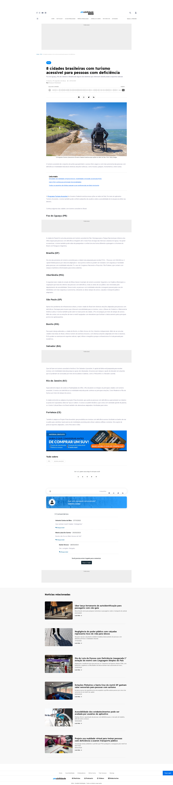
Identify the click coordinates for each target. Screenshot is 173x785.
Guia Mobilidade (69, 773)
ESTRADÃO (115, 18)
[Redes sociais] (36, 13)
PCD (41, 54)
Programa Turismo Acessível (58, 196)
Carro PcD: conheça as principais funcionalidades (65, 182)
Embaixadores (81, 773)
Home (37, 54)
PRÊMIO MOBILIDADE (83, 18)
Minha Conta (92, 773)
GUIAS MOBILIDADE (70, 18)
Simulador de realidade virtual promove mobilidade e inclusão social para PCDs (75, 179)
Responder (61, 528)
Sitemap (112, 773)
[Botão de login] (136, 13)
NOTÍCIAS (59, 18)
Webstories (114, 778)
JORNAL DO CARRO (96, 18)
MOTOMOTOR (106, 18)
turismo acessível (59, 461)
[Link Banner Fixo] (86, 440)
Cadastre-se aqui (74, 503)
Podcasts (89, 778)
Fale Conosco (103, 773)
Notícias (77, 778)
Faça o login (86, 562)
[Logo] (87, 13)
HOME (52, 18)
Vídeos (101, 778)
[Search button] (130, 13)
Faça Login (168, 773)
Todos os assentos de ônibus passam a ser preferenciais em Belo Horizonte (74, 185)
